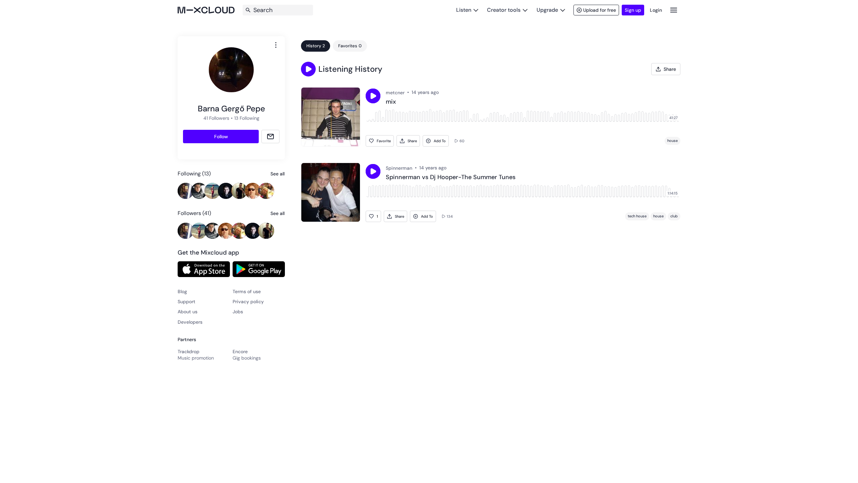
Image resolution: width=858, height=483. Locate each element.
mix (391, 102)
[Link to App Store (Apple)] (204, 269)
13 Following (246, 118)
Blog (182, 291)
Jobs (238, 312)
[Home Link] (206, 10)
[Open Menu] (673, 9)
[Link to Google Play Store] (259, 269)
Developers (190, 322)
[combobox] (276, 45)
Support (186, 302)
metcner (395, 93)
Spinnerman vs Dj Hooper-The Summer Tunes (450, 177)
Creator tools (503, 9)
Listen (463, 9)
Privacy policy (248, 302)
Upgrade (547, 9)
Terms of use (247, 291)
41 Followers (216, 118)
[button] (308, 69)
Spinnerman (399, 168)
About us (187, 312)
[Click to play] (373, 96)
